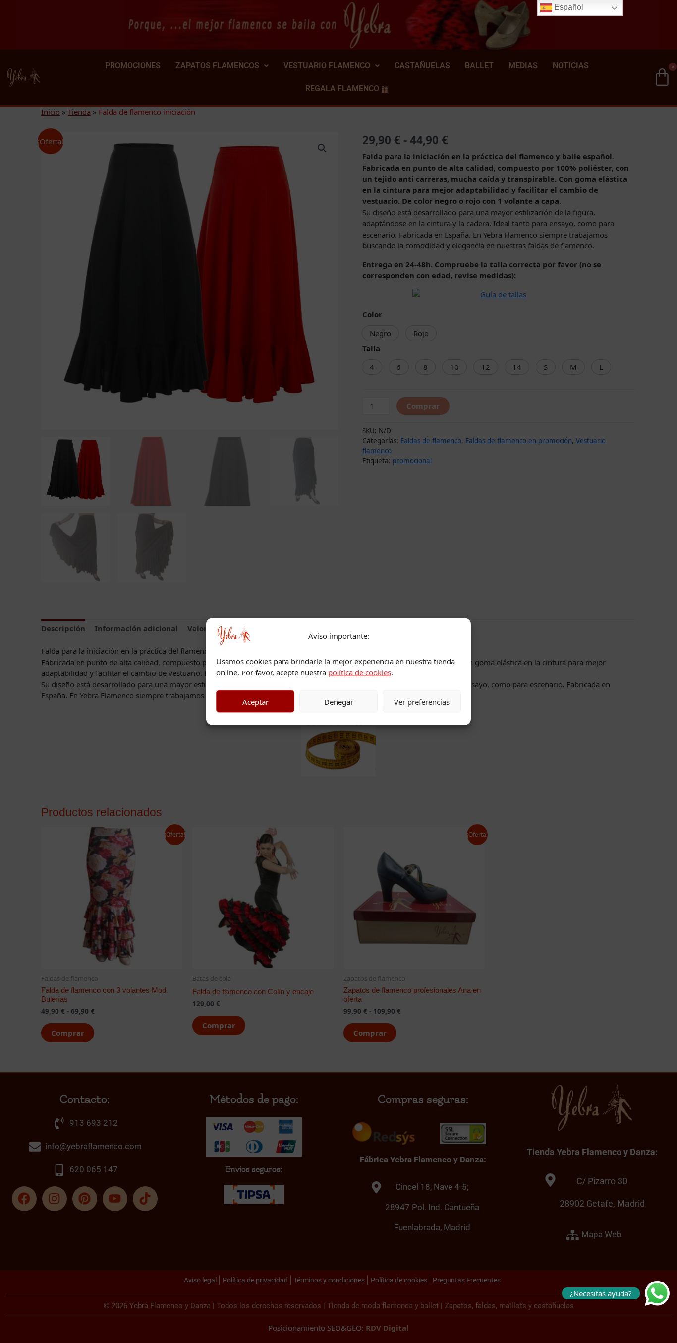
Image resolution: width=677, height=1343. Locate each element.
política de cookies (359, 672)
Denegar (338, 701)
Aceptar (255, 701)
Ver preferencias (422, 701)
